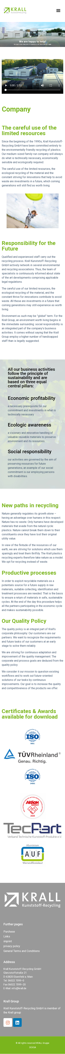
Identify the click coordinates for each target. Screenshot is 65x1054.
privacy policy (11, 946)
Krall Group (11, 1001)
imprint (7, 941)
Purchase (9, 931)
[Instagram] (7, 1022)
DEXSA (32, 1047)
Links (6, 936)
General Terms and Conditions (21, 951)
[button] (58, 10)
